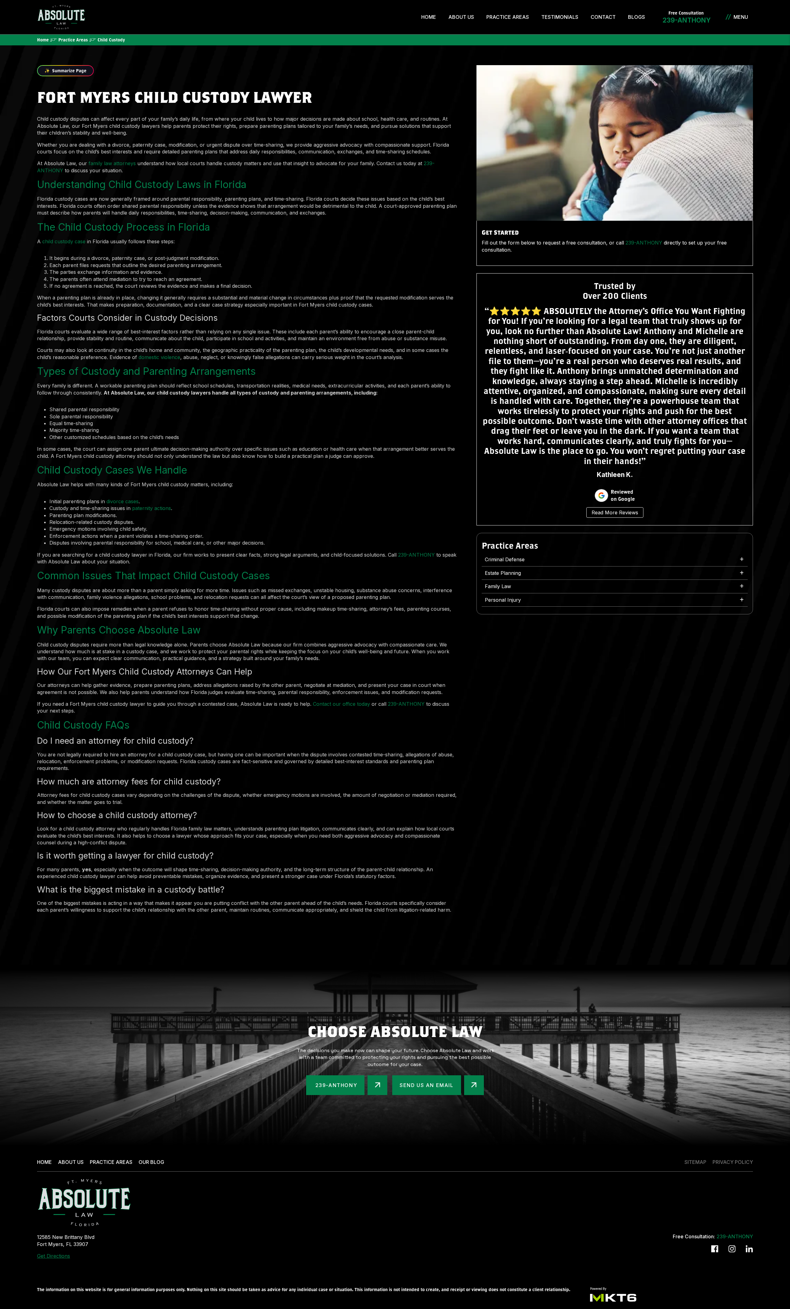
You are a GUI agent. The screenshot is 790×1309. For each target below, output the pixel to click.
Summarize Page (65, 70)
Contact (603, 17)
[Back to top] (774, 15)
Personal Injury (503, 600)
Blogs (636, 17)
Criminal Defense (505, 559)
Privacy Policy (733, 1162)
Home (428, 17)
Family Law (498, 586)
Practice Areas (507, 17)
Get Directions (53, 1256)
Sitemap (695, 1162)
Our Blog (151, 1162)
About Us (461, 17)
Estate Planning (503, 573)
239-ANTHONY (686, 20)
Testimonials (559, 17)
